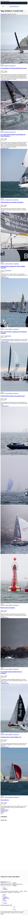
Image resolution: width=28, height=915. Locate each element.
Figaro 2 (2, 199)
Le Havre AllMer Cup (9, 263)
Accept (2, 913)
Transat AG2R (12, 65)
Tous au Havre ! (5, 800)
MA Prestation (8, 270)
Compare (5, 902)
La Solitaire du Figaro (8, 199)
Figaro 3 (2, 65)
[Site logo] (14, 7)
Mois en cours (3, 820)
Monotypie (6, 65)
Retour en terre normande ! (8, 607)
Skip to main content (5, 1)
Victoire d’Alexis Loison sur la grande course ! (13, 396)
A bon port (3, 14)
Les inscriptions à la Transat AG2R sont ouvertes (14, 68)
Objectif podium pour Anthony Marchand (12, 202)
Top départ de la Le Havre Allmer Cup (11, 737)
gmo (6, 71)
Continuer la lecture (5, 80)
